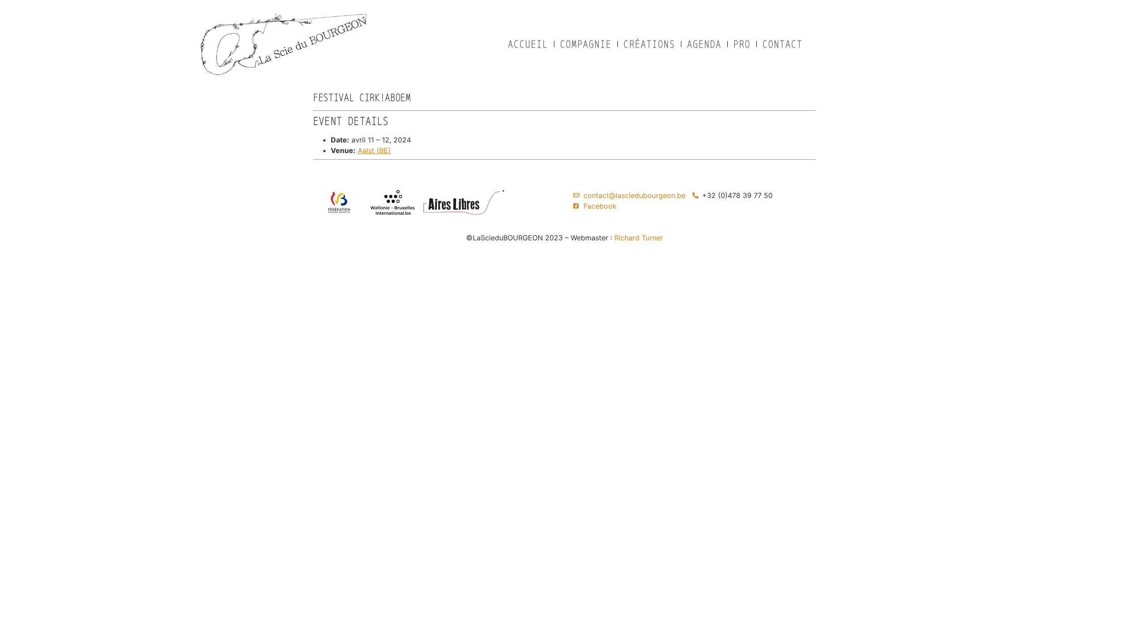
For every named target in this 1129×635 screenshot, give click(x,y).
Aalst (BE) (374, 150)
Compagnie (586, 44)
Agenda (704, 44)
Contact (783, 44)
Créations (649, 44)
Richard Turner (638, 237)
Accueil (528, 44)
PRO (742, 44)
